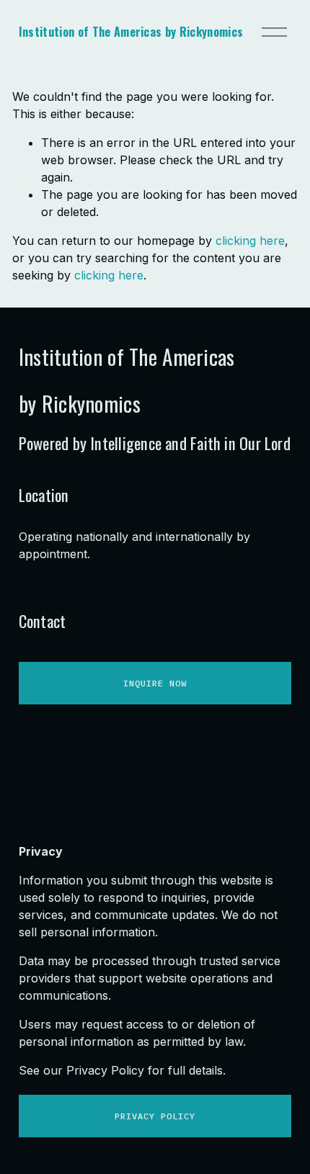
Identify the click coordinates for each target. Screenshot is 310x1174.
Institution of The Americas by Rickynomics (131, 31)
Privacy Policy (155, 1116)
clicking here (250, 240)
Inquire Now (155, 683)
